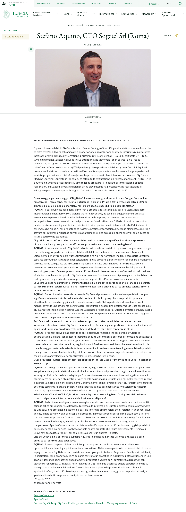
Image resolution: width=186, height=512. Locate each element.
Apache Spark (41, 499)
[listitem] (43, 3)
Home (70, 25)
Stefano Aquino (113, 25)
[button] (169, 3)
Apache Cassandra (44, 495)
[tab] (46, 14)
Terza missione (91, 25)
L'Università (78, 25)
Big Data (102, 25)
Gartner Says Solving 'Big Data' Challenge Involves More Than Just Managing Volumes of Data (85, 503)
